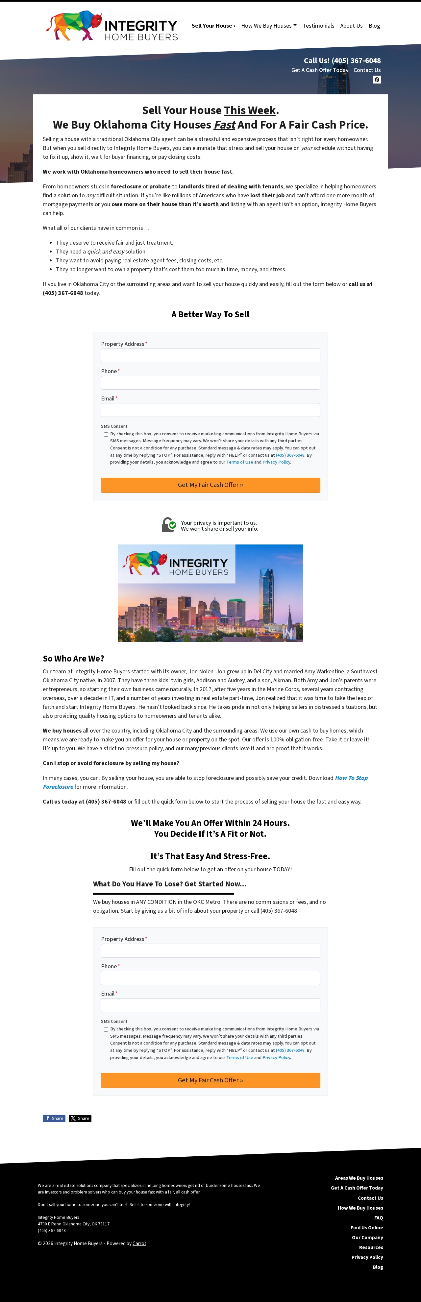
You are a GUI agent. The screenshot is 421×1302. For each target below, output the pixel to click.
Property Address (124, 344)
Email (109, 399)
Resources (371, 1247)
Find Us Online (367, 1227)
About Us (351, 26)
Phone (110, 371)
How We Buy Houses (266, 26)
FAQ (378, 1217)
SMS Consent (114, 426)
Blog (374, 26)
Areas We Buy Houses (359, 1178)
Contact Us (367, 70)
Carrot (139, 1243)
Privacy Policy (367, 1257)
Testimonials (318, 26)
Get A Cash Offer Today (320, 70)
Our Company (367, 1237)
